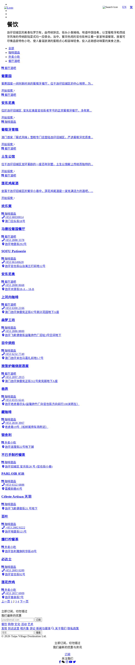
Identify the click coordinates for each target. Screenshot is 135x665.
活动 (86, 7)
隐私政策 (73, 628)
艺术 (95, 7)
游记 (120, 11)
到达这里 (98, 11)
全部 (11, 48)
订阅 (67, 654)
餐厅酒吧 (14, 61)
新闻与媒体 (43, 628)
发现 (87, 11)
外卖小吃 (14, 56)
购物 (67, 7)
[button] (63, 661)
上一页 (5, 601)
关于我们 (61, 628)
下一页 (24, 601)
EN (124, 6)
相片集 (110, 11)
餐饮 (58, 7)
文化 (77, 7)
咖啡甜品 (14, 52)
